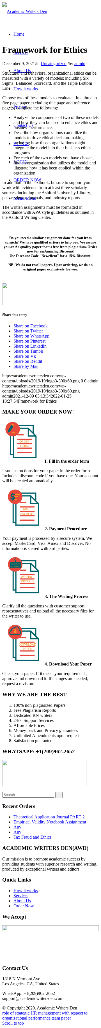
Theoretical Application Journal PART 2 (49, 816)
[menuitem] (18, 34)
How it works (25, 890)
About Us (22, 900)
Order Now (23, 905)
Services (20, 895)
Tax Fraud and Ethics (32, 837)
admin (79, 63)
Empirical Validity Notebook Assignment (49, 822)
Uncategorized (53, 63)
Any (17, 827)
